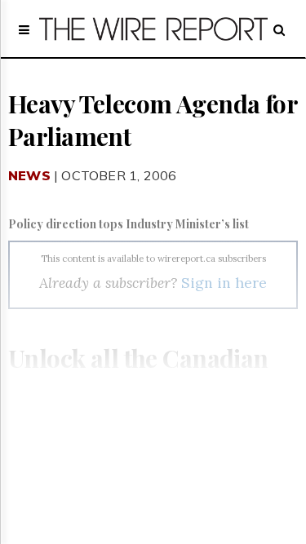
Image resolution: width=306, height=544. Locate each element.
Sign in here (224, 282)
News (29, 175)
